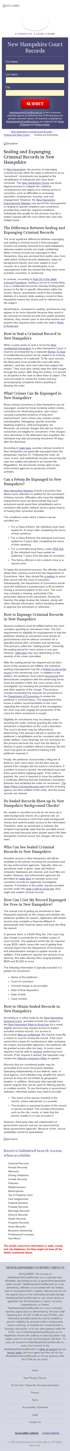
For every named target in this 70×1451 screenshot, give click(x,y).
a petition (49, 576)
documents (51, 675)
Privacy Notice (42, 124)
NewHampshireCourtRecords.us (25, 112)
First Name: (12, 62)
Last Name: (12, 74)
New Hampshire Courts (35, 182)
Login (40, 33)
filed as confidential (29, 1034)
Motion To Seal (56, 351)
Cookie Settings (51, 1433)
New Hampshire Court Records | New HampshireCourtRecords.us (35, 22)
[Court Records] (5, 131)
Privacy (35, 1392)
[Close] (64, 6)
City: (8, 87)
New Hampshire (16, 169)
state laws (25, 447)
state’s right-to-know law (40, 888)
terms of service (48, 1349)
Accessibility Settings (27, 1433)
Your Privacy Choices (35, 1378)
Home (51, 33)
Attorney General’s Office (32, 1058)
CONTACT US (24, 33)
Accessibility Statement (35, 1407)
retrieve (37, 1051)
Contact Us (35, 1422)
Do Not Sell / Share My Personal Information (35, 1385)
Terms (35, 1400)
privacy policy (14, 1352)
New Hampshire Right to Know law (28, 1024)
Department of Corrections (24, 696)
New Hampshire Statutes (18, 490)
